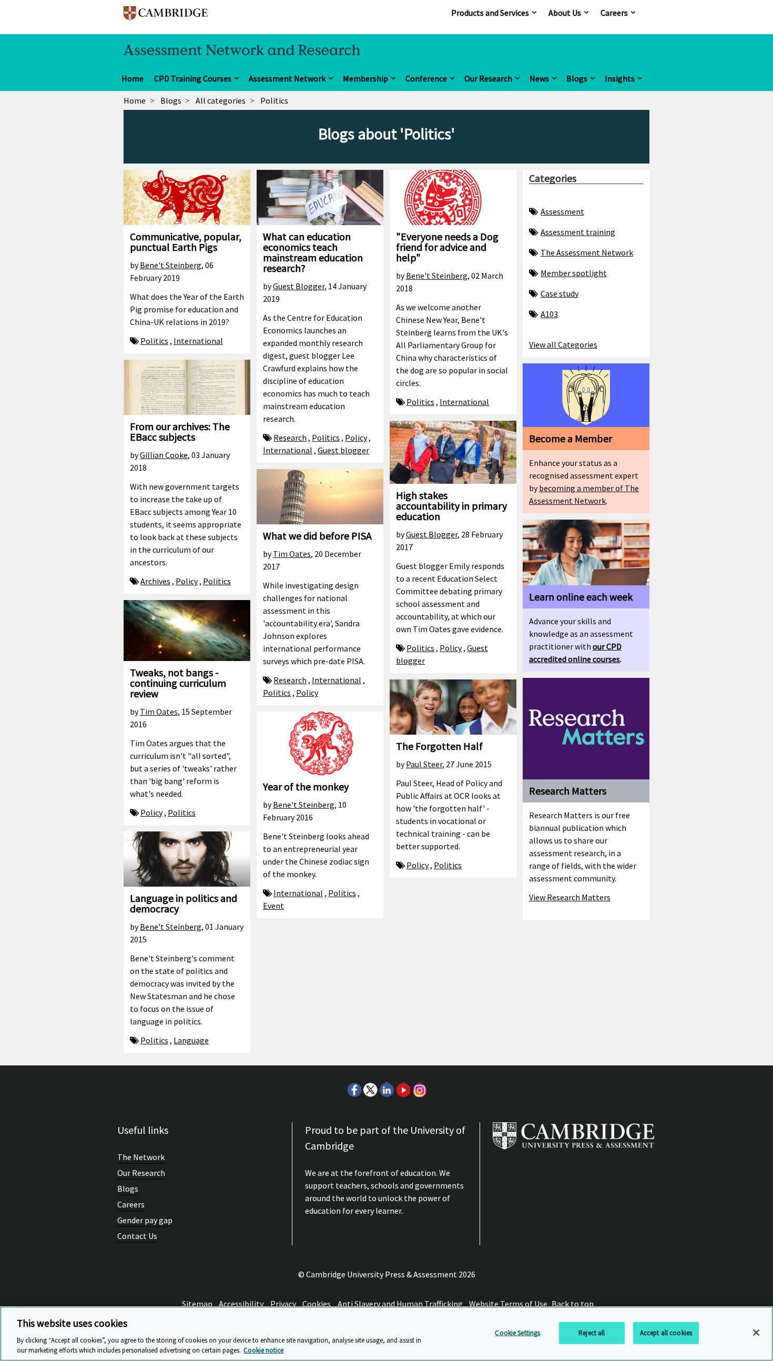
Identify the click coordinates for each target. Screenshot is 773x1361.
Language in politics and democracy (183, 903)
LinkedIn (386, 1089)
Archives (155, 581)
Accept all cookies (666, 1332)
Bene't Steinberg (170, 265)
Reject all (591, 1332)
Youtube (402, 1089)
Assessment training (578, 232)
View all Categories (563, 344)
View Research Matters (570, 897)
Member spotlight (574, 273)
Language (191, 1040)
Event (273, 905)
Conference (426, 78)
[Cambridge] (166, 18)
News (539, 78)
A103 (549, 314)
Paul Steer (424, 764)
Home (132, 78)
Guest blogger (343, 450)
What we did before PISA (317, 535)
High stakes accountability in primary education (451, 506)
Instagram (419, 1089)
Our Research (488, 78)
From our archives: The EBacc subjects (180, 431)
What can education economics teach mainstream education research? (313, 252)
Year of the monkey (306, 786)
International (198, 341)
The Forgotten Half (439, 746)
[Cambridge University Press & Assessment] (574, 1140)
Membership (365, 78)
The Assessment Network (587, 252)
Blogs (576, 78)
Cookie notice (263, 1350)
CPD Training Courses (192, 78)
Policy (356, 437)
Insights (620, 78)
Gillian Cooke (164, 455)
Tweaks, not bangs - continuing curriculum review (178, 683)
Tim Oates (292, 554)
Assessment (562, 211)
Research (290, 437)
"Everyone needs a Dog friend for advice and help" (447, 247)
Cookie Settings (517, 1332)
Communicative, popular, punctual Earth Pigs (185, 241)
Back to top (573, 1303)
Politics (154, 341)
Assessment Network (287, 78)
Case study (559, 293)
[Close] (756, 1332)
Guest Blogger (298, 286)
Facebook (354, 1089)
